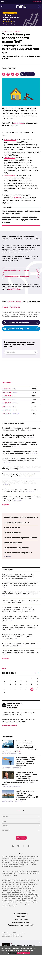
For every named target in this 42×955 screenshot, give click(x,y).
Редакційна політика (21, 914)
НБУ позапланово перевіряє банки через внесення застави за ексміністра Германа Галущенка (19, 444)
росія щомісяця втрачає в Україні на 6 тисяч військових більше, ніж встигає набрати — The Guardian (20, 618)
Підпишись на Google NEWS (18, 322)
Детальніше (12, 953)
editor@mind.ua (14, 289)
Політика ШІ (21, 916)
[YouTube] (28, 846)
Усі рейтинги (7, 556)
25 (10, 690)
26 (15, 690)
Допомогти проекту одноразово (16, 276)
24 (4, 690)
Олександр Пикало (14, 301)
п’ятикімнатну (10, 139)
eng (6, 1)
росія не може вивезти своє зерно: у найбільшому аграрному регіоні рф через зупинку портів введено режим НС (18, 609)
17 (4, 687)
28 (26, 690)
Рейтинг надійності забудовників (18, 553)
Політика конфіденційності (21, 922)
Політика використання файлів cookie (21, 925)
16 (37, 684)
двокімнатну (9, 175)
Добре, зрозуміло (23, 953)
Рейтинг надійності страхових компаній (20, 538)
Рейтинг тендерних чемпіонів (16, 548)
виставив (18, 198)
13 (21, 684)
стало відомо (18, 123)
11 (10, 684)
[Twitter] (18, 846)
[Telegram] (23, 846)
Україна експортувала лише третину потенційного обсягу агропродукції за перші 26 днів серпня (27, 795)
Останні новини (7, 569)
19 (15, 687)
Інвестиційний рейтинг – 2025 (16, 522)
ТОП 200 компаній (12, 527)
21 (26, 687)
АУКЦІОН (5, 307)
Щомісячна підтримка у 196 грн (16, 270)
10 (4, 684)
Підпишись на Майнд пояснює (18, 329)
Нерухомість (17, 31)
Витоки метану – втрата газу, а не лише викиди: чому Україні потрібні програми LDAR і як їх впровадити (25, 762)
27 (21, 690)
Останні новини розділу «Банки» (13, 423)
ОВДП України (6, 382)
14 (26, 684)
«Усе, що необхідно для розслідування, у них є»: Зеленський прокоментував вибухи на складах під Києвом (20, 627)
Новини (4, 31)
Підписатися (36, 1)
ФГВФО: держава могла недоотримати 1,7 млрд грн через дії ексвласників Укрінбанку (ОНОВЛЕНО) (21, 498)
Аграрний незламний (13, 543)
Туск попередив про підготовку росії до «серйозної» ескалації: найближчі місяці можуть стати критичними (18, 576)
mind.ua (34, 873)
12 (15, 684)
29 (32, 689)
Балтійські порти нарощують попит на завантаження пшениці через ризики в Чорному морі (17, 636)
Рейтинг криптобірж (12, 533)
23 (37, 687)
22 (32, 687)
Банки (10, 31)
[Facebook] (13, 846)
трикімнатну (9, 157)
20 (21, 687)
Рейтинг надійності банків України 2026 (21, 517)
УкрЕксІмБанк (15, 307)
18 (10, 687)
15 (32, 684)
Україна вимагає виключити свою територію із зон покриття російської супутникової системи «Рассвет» (20, 219)
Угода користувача (21, 919)
